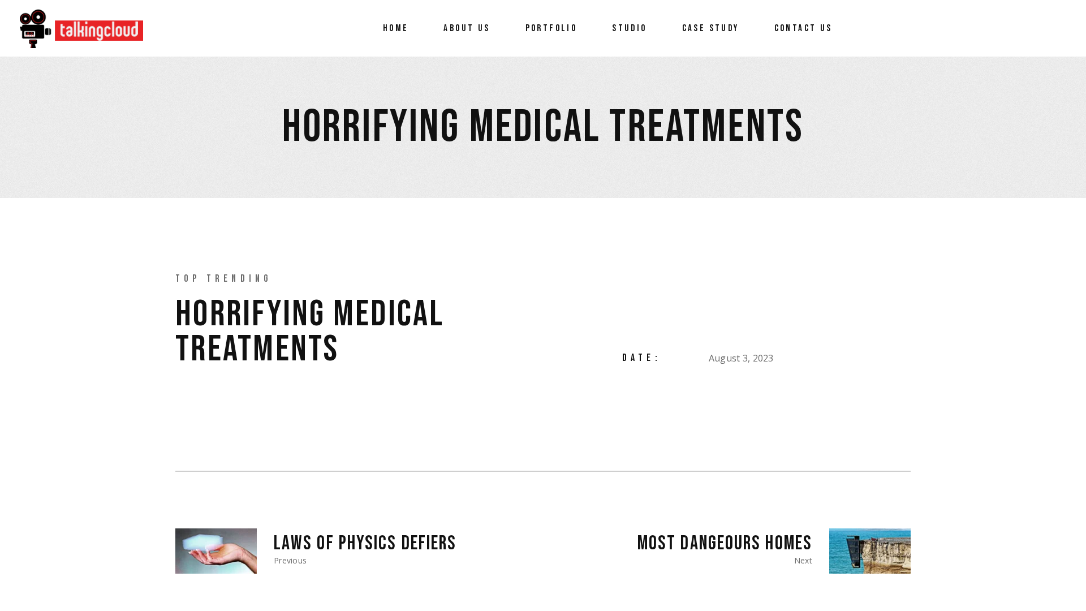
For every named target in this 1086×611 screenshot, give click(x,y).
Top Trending (223, 279)
